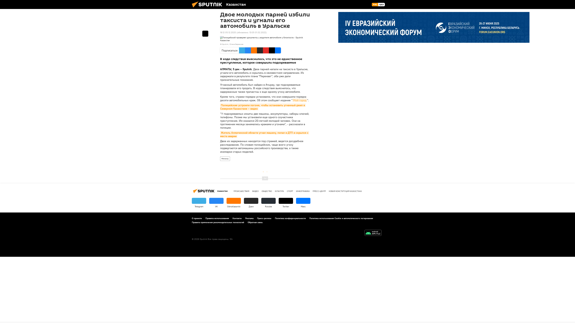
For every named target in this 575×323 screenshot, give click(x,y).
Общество (267, 191)
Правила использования (217, 218)
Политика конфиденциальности (290, 218)
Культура (279, 191)
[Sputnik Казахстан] (208, 8)
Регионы (225, 158)
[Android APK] (373, 233)
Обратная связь (255, 222)
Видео (255, 191)
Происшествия (241, 191)
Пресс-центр (319, 191)
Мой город (299, 100)
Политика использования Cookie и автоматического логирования (341, 218)
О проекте (197, 218)
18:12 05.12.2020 (228, 32)
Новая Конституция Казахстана (345, 191)
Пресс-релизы (264, 218)
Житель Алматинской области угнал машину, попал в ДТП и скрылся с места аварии (264, 134)
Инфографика (303, 191)
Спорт (290, 191)
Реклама (249, 218)
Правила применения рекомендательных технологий (218, 222)
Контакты (237, 218)
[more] (205, 34)
